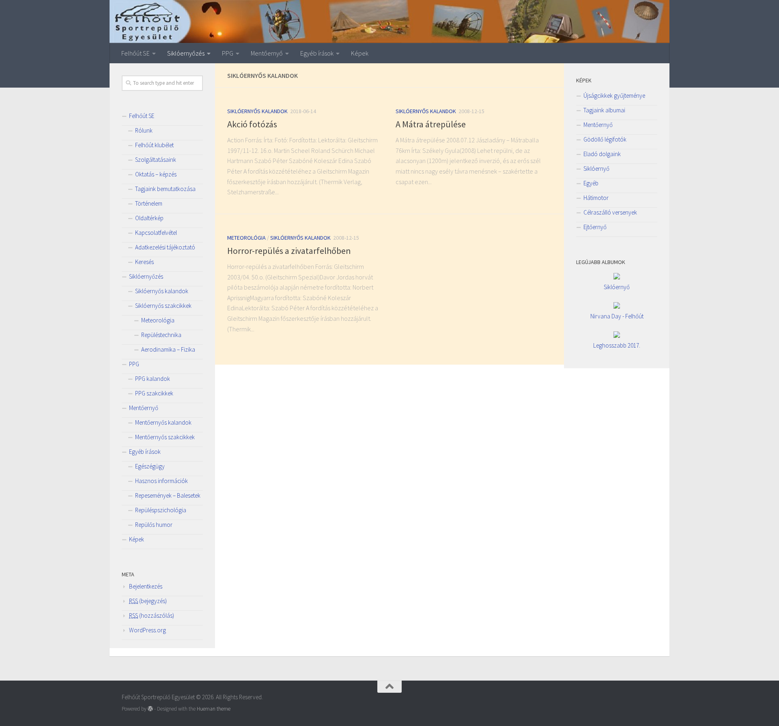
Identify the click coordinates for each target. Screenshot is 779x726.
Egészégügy (150, 466)
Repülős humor (153, 524)
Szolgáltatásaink (155, 159)
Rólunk (144, 130)
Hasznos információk (161, 481)
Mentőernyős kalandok (163, 422)
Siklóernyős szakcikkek (163, 305)
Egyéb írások (317, 53)
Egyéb (590, 183)
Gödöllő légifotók (604, 139)
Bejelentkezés (145, 586)
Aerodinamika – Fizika (168, 349)
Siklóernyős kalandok (257, 111)
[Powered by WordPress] (150, 708)
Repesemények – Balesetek (167, 495)
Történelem (148, 203)
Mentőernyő (267, 53)
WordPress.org (147, 630)
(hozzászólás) (151, 615)
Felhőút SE (135, 53)
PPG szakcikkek (154, 393)
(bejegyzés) (148, 601)
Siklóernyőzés (185, 53)
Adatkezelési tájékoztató (165, 247)
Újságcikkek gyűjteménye (614, 95)
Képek (359, 53)
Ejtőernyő (595, 227)
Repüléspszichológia (160, 510)
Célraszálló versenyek (610, 212)
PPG (227, 53)
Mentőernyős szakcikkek (165, 437)
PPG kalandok (152, 378)
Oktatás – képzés (155, 174)
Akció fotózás (252, 124)
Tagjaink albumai (604, 110)
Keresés (144, 262)
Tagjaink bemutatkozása (165, 189)
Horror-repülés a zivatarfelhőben (289, 250)
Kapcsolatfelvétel (156, 232)
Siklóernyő (596, 168)
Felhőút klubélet (154, 145)
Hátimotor (596, 198)
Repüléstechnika (161, 335)
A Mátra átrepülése (431, 124)
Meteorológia (246, 237)
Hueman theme (213, 708)
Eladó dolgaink (602, 154)
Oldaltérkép (149, 218)
